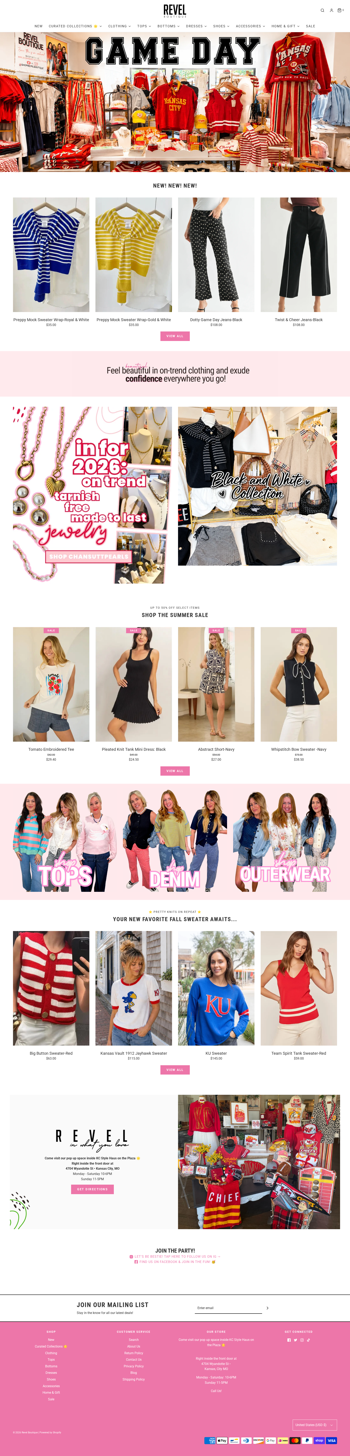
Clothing (51, 1353)
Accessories (51, 1386)
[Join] (267, 1308)
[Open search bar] (322, 10)
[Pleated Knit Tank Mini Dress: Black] (134, 684)
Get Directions (92, 1189)
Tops (51, 1359)
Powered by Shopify (50, 1432)
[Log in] (331, 10)
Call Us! (216, 1391)
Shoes (51, 1379)
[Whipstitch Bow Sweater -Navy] (299, 684)
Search (134, 1340)
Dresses (51, 1373)
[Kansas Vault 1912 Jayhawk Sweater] (134, 988)
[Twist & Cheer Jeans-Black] (299, 255)
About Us (133, 1346)
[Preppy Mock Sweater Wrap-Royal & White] (51, 255)
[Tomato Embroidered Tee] (51, 684)
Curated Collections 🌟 (51, 1346)
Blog (133, 1373)
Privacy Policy (134, 1366)
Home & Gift (51, 1392)
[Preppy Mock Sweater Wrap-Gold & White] (134, 255)
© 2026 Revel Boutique (25, 1432)
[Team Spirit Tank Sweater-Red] (299, 988)
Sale (310, 26)
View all (175, 336)
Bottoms (51, 1366)
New (39, 26)
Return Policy (133, 1353)
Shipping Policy (134, 1379)
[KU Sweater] (216, 988)
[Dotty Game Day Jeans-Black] (216, 255)
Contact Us (134, 1359)
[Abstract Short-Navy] (216, 684)
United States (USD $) (311, 1425)
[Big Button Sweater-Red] (51, 988)
